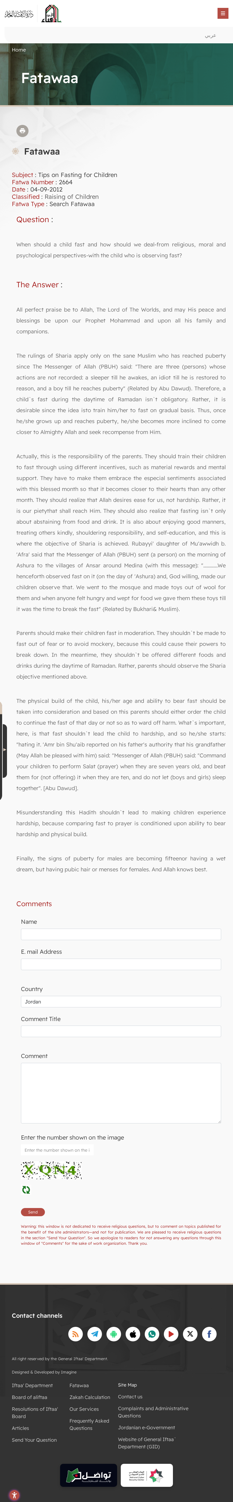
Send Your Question (34, 1440)
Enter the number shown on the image (72, 1137)
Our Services (84, 1409)
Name (29, 921)
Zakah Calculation (89, 1397)
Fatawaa (79, 1385)
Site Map (127, 1385)
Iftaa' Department (32, 1385)
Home (19, 50)
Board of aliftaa (29, 1397)
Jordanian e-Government (146, 1427)
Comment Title (41, 1019)
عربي (210, 35)
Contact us (130, 1397)
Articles (20, 1428)
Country (32, 989)
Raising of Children (72, 196)
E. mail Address (41, 951)
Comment (34, 1056)
